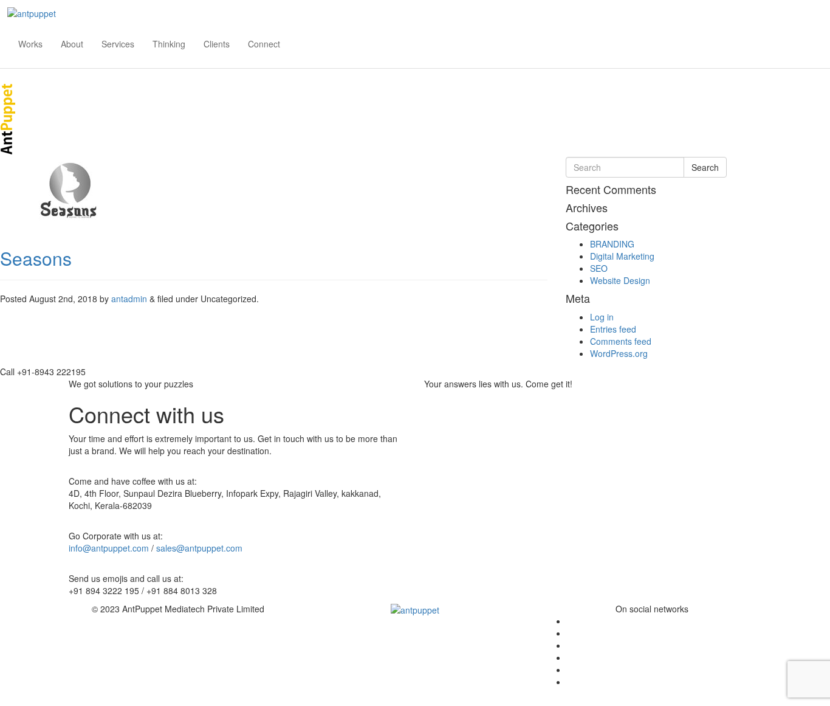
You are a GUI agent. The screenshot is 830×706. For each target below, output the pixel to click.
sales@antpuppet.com (199, 548)
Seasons (36, 258)
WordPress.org (619, 353)
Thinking (169, 44)
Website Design (620, 280)
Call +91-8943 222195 (43, 371)
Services (117, 44)
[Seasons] (68, 189)
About (72, 44)
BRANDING (612, 244)
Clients (217, 44)
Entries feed (613, 329)
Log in (602, 317)
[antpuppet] (28, 8)
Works (30, 44)
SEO (599, 268)
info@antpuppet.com (109, 548)
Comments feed (620, 341)
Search (705, 167)
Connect (264, 44)
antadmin (129, 298)
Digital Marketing (622, 256)
